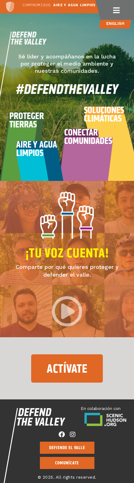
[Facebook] (62, 434)
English (115, 23)
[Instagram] (72, 434)
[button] (117, 10)
